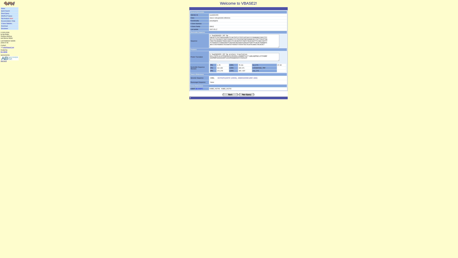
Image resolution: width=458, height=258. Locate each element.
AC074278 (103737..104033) (227, 78)
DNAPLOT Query (6, 16)
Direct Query (5, 13)
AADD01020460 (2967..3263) (247, 78)
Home (3, 8)
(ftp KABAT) (199, 89)
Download (4, 26)
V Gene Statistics (6, 23)
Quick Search (5, 11)
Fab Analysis (7, 18)
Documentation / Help (8, 21)
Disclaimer (4, 28)
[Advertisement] (10, 78)
